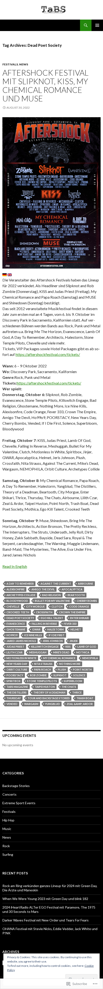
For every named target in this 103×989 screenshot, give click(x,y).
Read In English (14, 566)
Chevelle (12, 606)
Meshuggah (37, 652)
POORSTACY (14, 675)
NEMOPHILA (90, 658)
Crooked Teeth (17, 612)
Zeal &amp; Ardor (80, 703)
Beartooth (76, 595)
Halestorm (55, 629)
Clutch (57, 606)
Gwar (36, 629)
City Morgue (35, 606)
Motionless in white (21, 658)
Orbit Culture (16, 669)
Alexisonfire (15, 589)
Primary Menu (97, 25)
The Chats (69, 686)
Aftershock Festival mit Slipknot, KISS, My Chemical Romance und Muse (45, 85)
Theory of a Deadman (49, 692)
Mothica (82, 652)
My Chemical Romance (59, 658)
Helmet (75, 629)
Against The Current (55, 583)
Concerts (9, 794)
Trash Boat (84, 698)
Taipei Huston (45, 686)
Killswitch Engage (45, 646)
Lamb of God (86, 646)
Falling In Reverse (44, 623)
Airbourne (85, 583)
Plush (62, 669)
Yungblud (52, 703)
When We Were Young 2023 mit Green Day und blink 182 (45, 899)
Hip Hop (8, 820)
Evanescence (15, 623)
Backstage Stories (16, 786)
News (23, 64)
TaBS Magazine (17, 686)
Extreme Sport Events (18, 803)
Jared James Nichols (21, 640)
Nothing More (69, 663)
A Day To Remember (20, 583)
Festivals (10, 64)
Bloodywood (17, 600)
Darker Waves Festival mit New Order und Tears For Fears (45, 920)
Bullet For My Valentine (52, 600)
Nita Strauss (43, 663)
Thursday (13, 698)
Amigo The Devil (43, 589)
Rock (6, 846)
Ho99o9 (11, 635)
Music (6, 829)
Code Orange (79, 606)
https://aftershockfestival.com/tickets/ (48, 354)
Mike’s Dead (61, 652)
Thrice (77, 692)
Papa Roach (42, 669)
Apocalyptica (72, 589)
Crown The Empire (72, 612)
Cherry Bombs (87, 600)
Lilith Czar (14, 652)
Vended (11, 703)
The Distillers (16, 692)
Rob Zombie (38, 675)
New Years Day (16, 663)
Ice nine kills (33, 635)
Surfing (7, 854)
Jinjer (73, 640)
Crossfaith (44, 612)
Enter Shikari (79, 617)
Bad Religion (51, 595)
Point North (82, 669)
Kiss (68, 646)
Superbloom (73, 680)
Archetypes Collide (20, 595)
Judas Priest (15, 646)
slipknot (60, 675)
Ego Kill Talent (52, 617)
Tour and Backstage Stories (49, 698)
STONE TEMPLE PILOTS (42, 680)
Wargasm (31, 703)
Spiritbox (13, 680)
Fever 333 (70, 623)
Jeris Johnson (53, 640)
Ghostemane (15, 629)
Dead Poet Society (20, 617)
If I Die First (56, 635)
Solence (79, 675)
